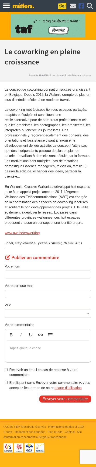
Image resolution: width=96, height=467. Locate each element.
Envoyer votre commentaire (65, 399)
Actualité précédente (67, 75)
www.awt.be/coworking (22, 233)
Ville (8, 305)
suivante (86, 75)
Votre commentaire (19, 325)
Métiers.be (23, 5)
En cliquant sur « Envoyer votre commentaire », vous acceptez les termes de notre (49, 385)
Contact (70, 432)
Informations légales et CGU (66, 426)
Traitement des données (29, 432)
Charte (7, 432)
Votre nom (12, 266)
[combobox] (48, 313)
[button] (11, 334)
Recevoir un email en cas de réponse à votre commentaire (43, 372)
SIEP (17, 426)
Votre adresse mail (19, 286)
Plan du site (55, 432)
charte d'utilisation (68, 388)
